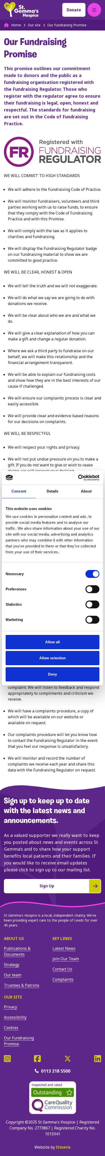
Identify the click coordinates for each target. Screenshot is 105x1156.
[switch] (92, 589)
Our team (12, 975)
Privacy (10, 1007)
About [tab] (86, 491)
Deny (52, 674)
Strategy (11, 964)
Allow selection (52, 658)
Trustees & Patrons (21, 985)
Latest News (63, 948)
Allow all (52, 642)
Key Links (62, 938)
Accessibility (15, 1017)
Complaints (63, 979)
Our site (13, 997)
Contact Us (62, 969)
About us (14, 938)
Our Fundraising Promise (19, 1041)
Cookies (11, 1027)
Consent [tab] (18, 491)
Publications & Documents (17, 951)
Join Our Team (65, 958)
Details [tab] (53, 491)
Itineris (63, 1147)
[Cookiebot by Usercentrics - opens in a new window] (78, 478)
